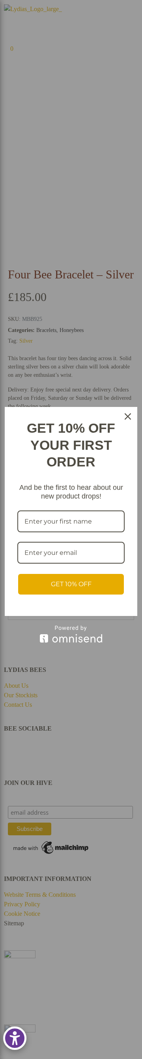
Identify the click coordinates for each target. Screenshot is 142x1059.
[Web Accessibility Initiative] (15, 1038)
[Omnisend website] (71, 634)
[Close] (127, 416)
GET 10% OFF (71, 584)
